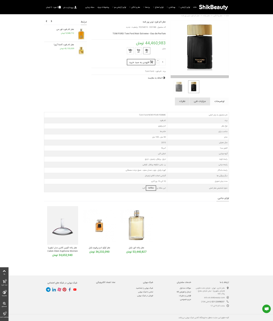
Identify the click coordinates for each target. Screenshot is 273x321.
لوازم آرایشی (185, 7)
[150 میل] (130, 51)
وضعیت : (134, 27)
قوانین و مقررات (185, 295)
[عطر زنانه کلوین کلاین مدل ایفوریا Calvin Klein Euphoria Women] (62, 225)
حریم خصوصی (185, 299)
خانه (195, 7)
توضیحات (219, 101)
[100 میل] (138, 51)
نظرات (182, 101)
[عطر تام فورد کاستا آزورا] (81, 49)
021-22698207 (218, 301)
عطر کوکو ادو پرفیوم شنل (99, 248)
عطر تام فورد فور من (65, 29)
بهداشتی (172, 7)
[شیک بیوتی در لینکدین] (54, 289)
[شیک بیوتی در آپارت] (59, 289)
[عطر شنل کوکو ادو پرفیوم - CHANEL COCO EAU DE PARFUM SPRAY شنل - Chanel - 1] (99, 225)
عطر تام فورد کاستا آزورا (64, 44)
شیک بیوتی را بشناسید (144, 288)
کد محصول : (161, 27)
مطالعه (151, 188)
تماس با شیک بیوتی (145, 291)
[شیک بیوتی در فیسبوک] (69, 289)
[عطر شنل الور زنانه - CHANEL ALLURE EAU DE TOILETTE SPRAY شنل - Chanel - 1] (136, 225)
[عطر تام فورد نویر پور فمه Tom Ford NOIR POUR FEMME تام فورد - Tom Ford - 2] (192, 86)
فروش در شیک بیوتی (145, 295)
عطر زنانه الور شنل (136, 248)
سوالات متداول (185, 288)
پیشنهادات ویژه (103, 7)
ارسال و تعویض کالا (184, 291)
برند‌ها (147, 7)
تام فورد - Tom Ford (153, 71)
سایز (164, 48)
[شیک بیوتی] (213, 7)
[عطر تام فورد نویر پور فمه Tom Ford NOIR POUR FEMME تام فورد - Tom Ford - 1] (178, 86)
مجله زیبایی (89, 7)
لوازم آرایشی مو (120, 7)
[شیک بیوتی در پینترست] (64, 289)
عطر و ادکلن (135, 7)
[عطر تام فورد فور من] (81, 34)
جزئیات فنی (200, 101)
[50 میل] (147, 51)
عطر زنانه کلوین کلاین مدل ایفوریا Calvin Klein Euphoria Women (62, 249)
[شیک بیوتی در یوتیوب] (75, 289)
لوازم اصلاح (159, 7)
